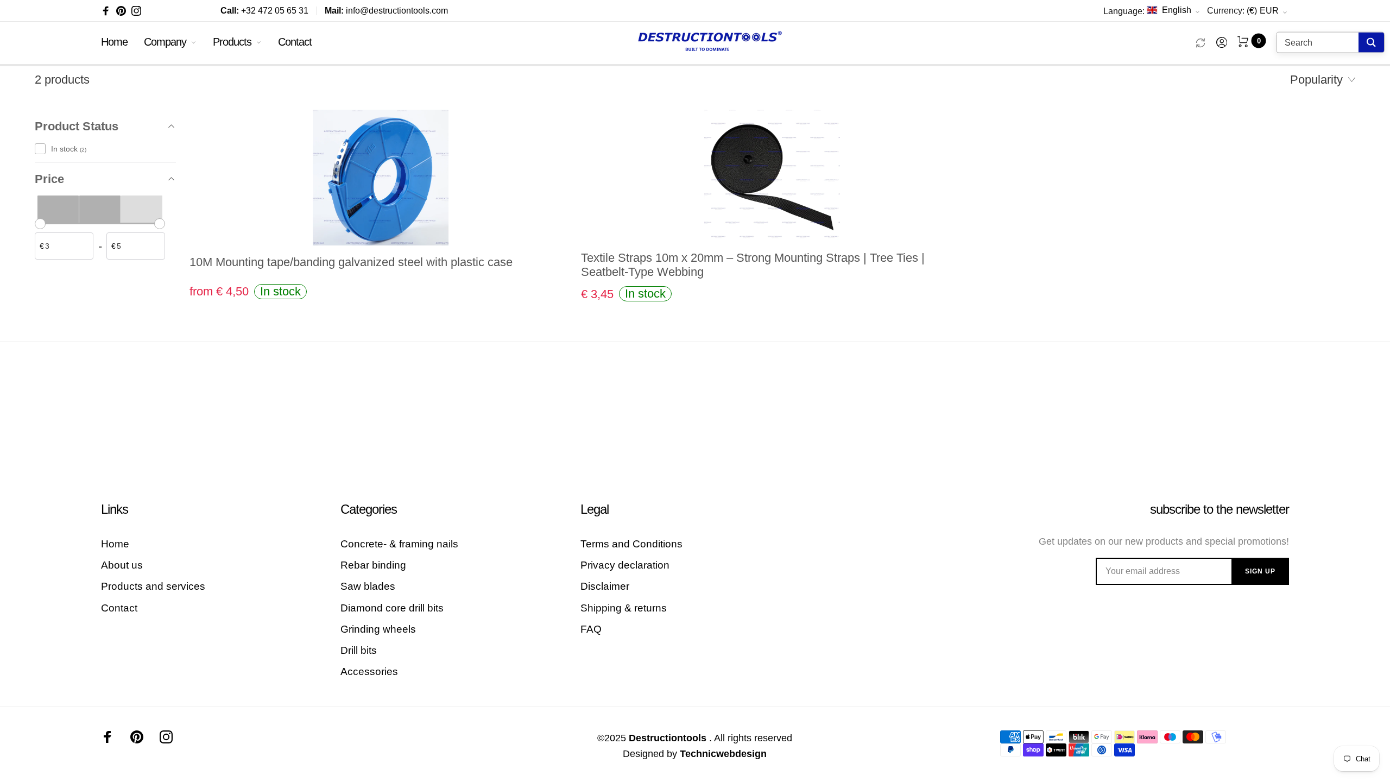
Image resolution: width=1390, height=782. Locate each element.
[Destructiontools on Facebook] (106, 11)
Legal (594, 509)
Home (114, 42)
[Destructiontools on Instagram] (136, 11)
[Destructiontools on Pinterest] (121, 11)
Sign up (1260, 571)
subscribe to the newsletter (1219, 509)
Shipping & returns (623, 608)
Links (114, 509)
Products (232, 42)
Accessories (369, 671)
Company (165, 42)
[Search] (1371, 43)
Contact (295, 42)
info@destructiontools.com (386, 10)
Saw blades (367, 586)
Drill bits (358, 650)
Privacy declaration (624, 565)
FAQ (591, 629)
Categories (368, 509)
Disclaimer (604, 586)
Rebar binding (373, 565)
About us (122, 565)
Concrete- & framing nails (399, 544)
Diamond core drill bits (392, 608)
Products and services (153, 586)
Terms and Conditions (631, 544)
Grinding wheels (378, 629)
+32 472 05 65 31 (264, 10)
